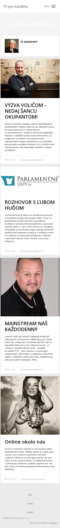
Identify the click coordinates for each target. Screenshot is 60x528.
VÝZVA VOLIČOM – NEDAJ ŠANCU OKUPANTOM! (26, 111)
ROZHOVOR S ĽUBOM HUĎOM (30, 205)
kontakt (30, 512)
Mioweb (53, 523)
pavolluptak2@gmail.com (33, 160)
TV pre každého (15, 6)
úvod (30, 494)
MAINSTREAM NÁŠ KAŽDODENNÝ (26, 326)
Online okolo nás (25, 441)
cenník (30, 503)
